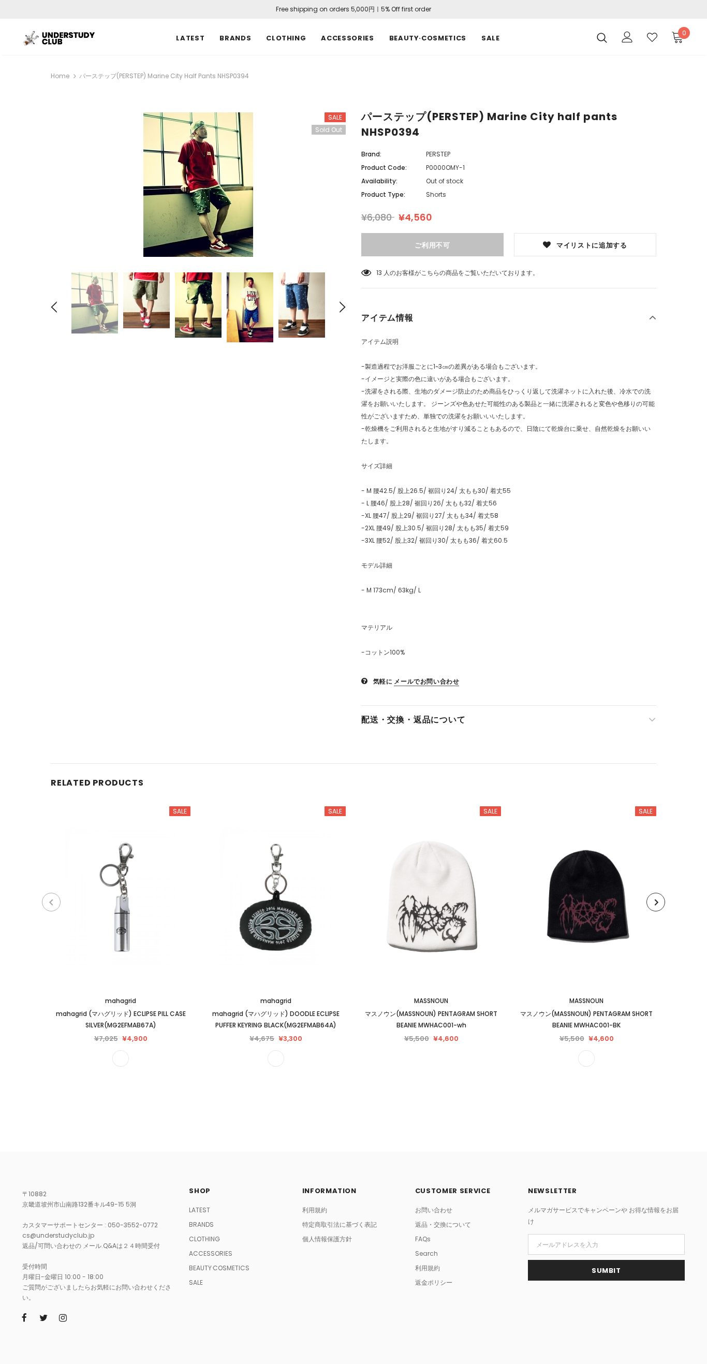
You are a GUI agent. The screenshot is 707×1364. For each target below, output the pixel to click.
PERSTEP (438, 154)
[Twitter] (43, 1317)
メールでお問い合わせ (426, 681)
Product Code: (384, 167)
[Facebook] (24, 1317)
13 (379, 272)
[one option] (120, 1058)
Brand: (371, 154)
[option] (198, 184)
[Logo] (58, 37)
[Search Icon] (602, 37)
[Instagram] (62, 1317)
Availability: (379, 181)
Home (60, 75)
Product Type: (383, 194)
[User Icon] (627, 37)
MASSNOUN (431, 1000)
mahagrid (120, 1000)
